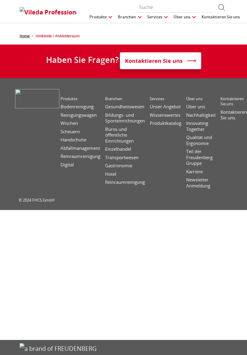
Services (157, 98)
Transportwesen (122, 157)
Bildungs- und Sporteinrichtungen (125, 118)
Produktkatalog (165, 123)
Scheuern (70, 131)
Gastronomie (118, 165)
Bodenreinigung (77, 107)
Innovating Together (197, 126)
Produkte (69, 98)
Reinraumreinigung (80, 156)
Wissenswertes (165, 115)
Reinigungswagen (79, 115)
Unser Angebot (165, 107)
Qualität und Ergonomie (199, 140)
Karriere (194, 171)
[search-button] (222, 7)
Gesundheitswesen (124, 107)
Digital (67, 165)
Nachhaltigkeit (201, 115)
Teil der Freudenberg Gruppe (199, 157)
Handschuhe (73, 140)
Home (25, 36)
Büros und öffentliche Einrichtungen (119, 135)
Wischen (69, 123)
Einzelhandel (118, 149)
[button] (101, 17)
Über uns (194, 98)
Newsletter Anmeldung (198, 183)
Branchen (113, 98)
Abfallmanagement (80, 148)
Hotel (110, 174)
